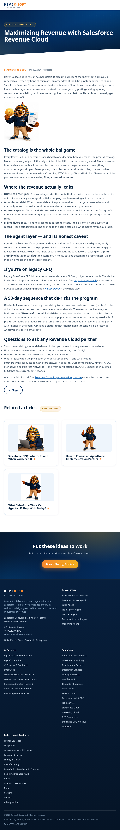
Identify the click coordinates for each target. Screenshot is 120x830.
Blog (6, 788)
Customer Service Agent (74, 600)
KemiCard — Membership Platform (21, 769)
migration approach (85, 280)
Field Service (68, 702)
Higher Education (13, 740)
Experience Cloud (70, 707)
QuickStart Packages (72, 683)
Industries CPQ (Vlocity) (74, 721)
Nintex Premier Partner (15, 621)
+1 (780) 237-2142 (12, 630)
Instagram (41, 640)
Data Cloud (9, 669)
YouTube (19, 640)
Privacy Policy (11, 802)
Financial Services (13, 754)
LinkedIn (8, 640)
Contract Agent (69, 614)
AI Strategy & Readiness (16, 665)
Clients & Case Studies (15, 783)
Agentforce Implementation (18, 655)
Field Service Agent (71, 609)
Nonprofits (9, 745)
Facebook (30, 640)
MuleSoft (66, 726)
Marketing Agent (70, 623)
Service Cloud (69, 693)
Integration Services (72, 669)
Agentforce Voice (12, 660)
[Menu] (113, 5)
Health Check (68, 679)
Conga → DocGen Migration (18, 688)
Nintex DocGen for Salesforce (19, 674)
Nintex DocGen (53, 288)
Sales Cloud (68, 688)
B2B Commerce (70, 716)
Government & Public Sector (18, 750)
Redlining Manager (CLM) (16, 693)
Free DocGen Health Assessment (20, 679)
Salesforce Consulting (73, 660)
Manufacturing (11, 764)
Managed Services (71, 674)
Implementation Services (74, 655)
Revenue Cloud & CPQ (73, 698)
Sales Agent (68, 604)
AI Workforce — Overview (75, 595)
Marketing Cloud (70, 712)
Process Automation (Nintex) (18, 683)
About (7, 778)
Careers (8, 792)
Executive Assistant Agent (74, 619)
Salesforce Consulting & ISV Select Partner (25, 617)
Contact (8, 797)
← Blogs (13, 390)
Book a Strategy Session (60, 564)
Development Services (73, 665)
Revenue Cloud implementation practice (58, 377)
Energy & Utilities (13, 759)
